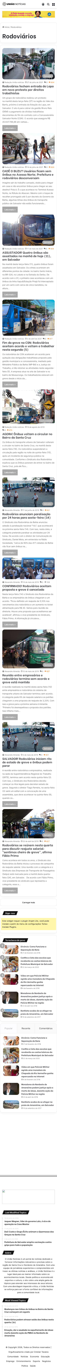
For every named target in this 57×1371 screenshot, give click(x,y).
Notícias (24, 1356)
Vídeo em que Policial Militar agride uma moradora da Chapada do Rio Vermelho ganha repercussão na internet (38, 980)
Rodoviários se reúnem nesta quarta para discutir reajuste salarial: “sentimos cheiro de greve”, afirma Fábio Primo (27, 850)
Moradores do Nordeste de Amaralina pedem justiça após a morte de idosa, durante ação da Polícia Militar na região (36, 998)
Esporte (36, 1361)
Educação (45, 1356)
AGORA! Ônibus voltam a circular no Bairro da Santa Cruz (27, 435)
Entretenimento (24, 1361)
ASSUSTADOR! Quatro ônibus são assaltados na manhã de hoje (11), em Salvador (26, 255)
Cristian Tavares (41, 1352)
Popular (9, 1028)
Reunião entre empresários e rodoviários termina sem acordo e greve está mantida (26, 678)
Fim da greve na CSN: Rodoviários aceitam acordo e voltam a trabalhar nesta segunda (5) (28, 345)
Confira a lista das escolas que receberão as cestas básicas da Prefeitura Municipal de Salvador (37, 960)
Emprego (10, 1361)
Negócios (46, 1361)
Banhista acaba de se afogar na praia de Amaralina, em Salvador (37, 1012)
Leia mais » (10, 128)
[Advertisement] (28, 1143)
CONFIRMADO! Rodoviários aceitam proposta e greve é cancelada (26, 587)
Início (6, 27)
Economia (34, 1356)
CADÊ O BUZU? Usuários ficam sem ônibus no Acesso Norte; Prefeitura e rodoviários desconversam (27, 174)
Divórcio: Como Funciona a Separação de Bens (33, 948)
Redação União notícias (14, 82)
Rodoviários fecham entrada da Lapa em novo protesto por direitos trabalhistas (28, 89)
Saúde (33, 1366)
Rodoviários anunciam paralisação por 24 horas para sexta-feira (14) (26, 515)
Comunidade (13, 1356)
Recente (26, 1028)
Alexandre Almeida (12, 510)
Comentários (45, 1028)
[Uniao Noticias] (14, 4)
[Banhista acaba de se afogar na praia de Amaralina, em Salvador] (10, 1013)
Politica (24, 1366)
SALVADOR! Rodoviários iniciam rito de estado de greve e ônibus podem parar (27, 762)
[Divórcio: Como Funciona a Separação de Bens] (10, 949)
